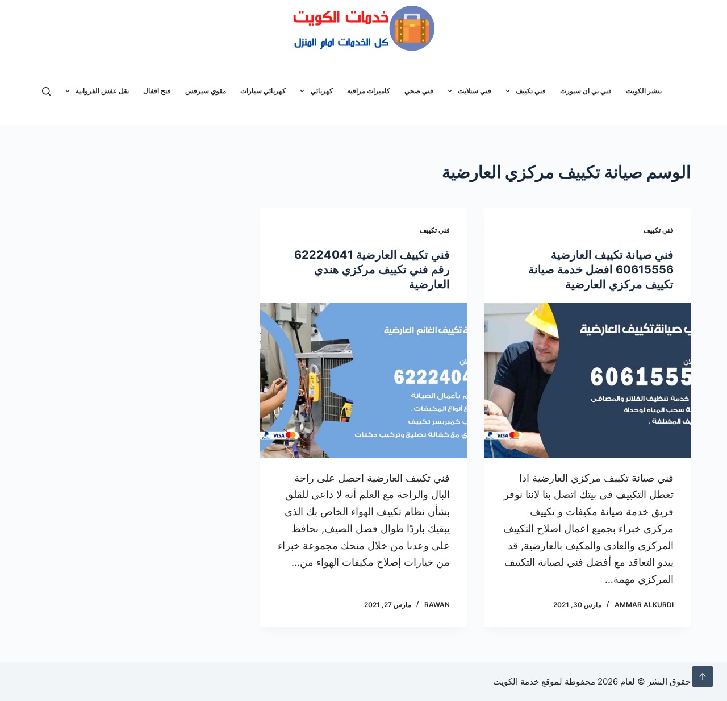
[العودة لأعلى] (702, 676)
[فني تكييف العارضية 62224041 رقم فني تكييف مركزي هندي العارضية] (363, 380)
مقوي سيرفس (205, 90)
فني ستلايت (474, 90)
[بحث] (46, 91)
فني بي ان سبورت (586, 90)
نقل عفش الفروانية (102, 90)
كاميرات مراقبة (368, 90)
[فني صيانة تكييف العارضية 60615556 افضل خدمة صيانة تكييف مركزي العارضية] (587, 380)
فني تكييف (531, 90)
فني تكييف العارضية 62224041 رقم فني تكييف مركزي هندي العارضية (372, 269)
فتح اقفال (157, 90)
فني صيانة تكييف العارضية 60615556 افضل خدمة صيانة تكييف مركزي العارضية (601, 269)
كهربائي (322, 90)
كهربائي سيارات (263, 90)
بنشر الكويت (644, 90)
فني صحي (418, 90)
